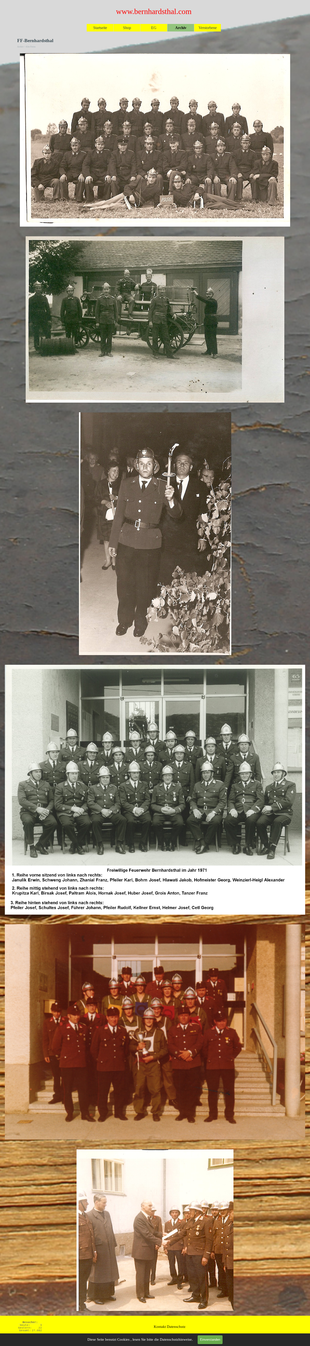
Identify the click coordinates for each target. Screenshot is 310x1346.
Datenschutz (176, 1327)
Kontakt (160, 1327)
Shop (127, 28)
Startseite (100, 28)
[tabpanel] (169, 1326)
